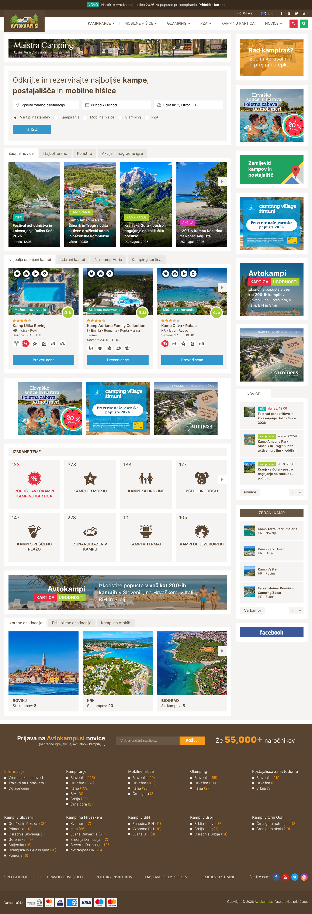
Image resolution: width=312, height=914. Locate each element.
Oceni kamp (68, 313)
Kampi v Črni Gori (268, 817)
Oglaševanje (18, 788)
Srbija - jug (206, 829)
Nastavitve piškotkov (166, 877)
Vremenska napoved (25, 778)
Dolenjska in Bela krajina (32, 850)
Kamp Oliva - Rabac (179, 325)
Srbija (79, 799)
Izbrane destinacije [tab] (25, 623)
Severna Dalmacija (90, 845)
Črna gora (82, 804)
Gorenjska (20, 839)
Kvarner (80, 823)
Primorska (20, 829)
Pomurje (18, 855)
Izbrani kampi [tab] (73, 259)
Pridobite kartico (212, 5)
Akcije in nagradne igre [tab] (122, 153)
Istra (78, 829)
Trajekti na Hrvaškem (26, 783)
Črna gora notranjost (276, 823)
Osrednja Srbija (211, 834)
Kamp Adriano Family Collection (116, 325)
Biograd (170, 700)
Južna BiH (143, 834)
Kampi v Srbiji (202, 817)
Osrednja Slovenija (27, 834)
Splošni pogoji (19, 877)
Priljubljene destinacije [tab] (71, 623)
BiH (77, 793)
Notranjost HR (86, 850)
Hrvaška (82, 783)
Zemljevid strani (217, 877)
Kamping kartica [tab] (146, 259)
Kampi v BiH (139, 817)
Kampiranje (70, 117)
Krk (91, 700)
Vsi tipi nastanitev (35, 117)
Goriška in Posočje (28, 823)
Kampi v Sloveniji (19, 817)
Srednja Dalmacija (89, 839)
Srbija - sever (208, 823)
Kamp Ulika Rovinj (29, 325)
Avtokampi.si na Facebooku (272, 632)
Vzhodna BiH (147, 829)
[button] (245, 13)
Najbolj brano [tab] (55, 153)
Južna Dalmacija (87, 834)
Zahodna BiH (146, 823)
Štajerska (19, 845)
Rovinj (20, 700)
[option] (34, 204)
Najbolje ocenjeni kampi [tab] (29, 259)
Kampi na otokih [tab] (115, 623)
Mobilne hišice (102, 117)
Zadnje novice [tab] (21, 153)
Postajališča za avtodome (275, 771)
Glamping (133, 117)
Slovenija (82, 778)
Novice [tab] (253, 394)
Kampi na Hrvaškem (84, 817)
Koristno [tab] (84, 153)
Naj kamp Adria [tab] (108, 259)
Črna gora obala (273, 829)
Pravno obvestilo (65, 877)
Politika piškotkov (114, 877)
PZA (155, 117)
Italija (79, 788)
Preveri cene (44, 360)
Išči (34, 129)
